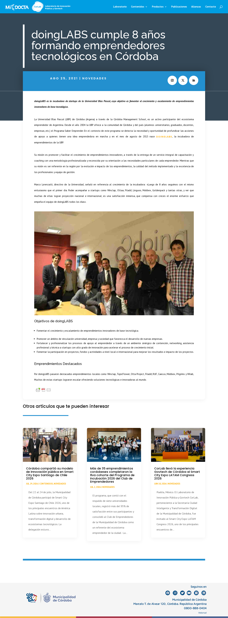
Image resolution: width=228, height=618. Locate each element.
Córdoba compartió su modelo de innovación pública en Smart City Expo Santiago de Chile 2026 (50, 473)
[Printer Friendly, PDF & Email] (43, 389)
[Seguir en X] (183, 80)
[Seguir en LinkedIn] (193, 80)
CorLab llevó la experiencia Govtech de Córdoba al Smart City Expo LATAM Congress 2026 (177, 473)
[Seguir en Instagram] (172, 80)
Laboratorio (120, 7)
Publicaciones (179, 7)
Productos (158, 7)
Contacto (210, 7)
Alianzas (196, 7)
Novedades (94, 78)
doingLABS (164, 136)
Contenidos (46, 483)
